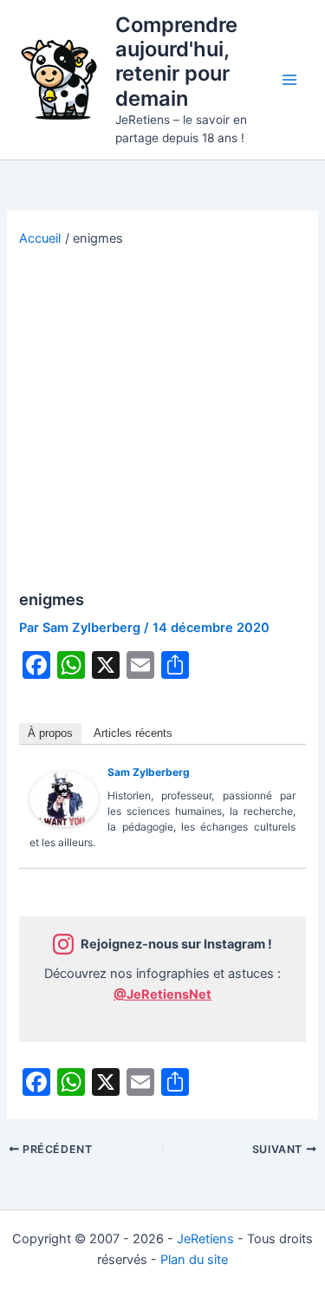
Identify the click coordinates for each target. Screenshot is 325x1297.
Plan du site (194, 1260)
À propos (50, 733)
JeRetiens (205, 1239)
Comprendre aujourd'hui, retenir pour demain (176, 61)
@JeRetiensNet (162, 994)
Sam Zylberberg (148, 772)
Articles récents (133, 733)
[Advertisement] (162, 419)
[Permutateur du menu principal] (289, 80)
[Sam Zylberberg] (64, 797)
